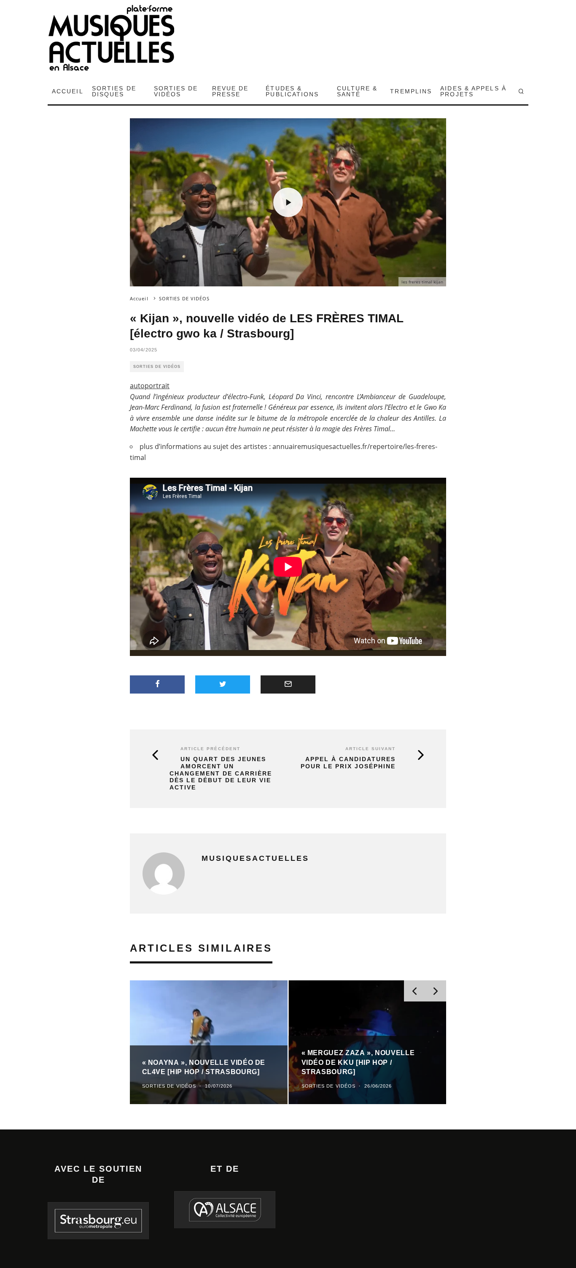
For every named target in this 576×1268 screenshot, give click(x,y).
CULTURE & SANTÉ (357, 91)
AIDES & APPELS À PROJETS (473, 91)
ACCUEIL (67, 91)
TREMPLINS (411, 91)
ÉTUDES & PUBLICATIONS (292, 91)
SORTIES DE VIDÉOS (176, 91)
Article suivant (370, 748)
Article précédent (210, 748)
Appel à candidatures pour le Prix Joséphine (348, 763)
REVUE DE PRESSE (230, 91)
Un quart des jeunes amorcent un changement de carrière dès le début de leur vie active (221, 773)
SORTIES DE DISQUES (114, 91)
